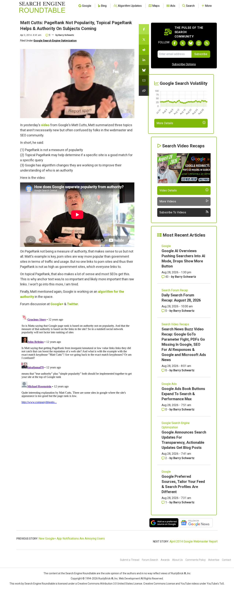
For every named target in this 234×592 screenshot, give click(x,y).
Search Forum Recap (175, 290)
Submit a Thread (129, 559)
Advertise (213, 559)
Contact (226, 559)
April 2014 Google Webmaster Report (194, 541)
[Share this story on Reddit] (144, 50)
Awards (165, 559)
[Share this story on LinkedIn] (144, 60)
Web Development (129, 578)
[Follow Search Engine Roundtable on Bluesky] (191, 43)
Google (166, 246)
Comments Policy (195, 559)
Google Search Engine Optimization (55, 40)
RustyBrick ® (105, 578)
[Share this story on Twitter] (144, 39)
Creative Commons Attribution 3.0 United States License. (110, 583)
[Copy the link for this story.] (144, 91)
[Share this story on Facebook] (144, 29)
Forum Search (150, 559)
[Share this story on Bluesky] (144, 70)
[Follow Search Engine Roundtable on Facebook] (175, 43)
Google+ (56, 304)
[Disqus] (77, 359)
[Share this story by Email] (144, 80)
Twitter (72, 304)
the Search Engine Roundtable (79, 573)
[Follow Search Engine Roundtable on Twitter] (183, 43)
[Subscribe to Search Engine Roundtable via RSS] (207, 43)
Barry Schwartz (66, 35)
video (45, 125)
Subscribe (200, 54)
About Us (177, 559)
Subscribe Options (184, 64)
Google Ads (169, 384)
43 (167, 276)
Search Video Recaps (175, 324)
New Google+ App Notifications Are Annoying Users (72, 538)
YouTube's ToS (215, 583)
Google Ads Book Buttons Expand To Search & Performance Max (183, 394)
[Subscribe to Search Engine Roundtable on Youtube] (199, 43)
